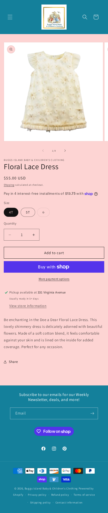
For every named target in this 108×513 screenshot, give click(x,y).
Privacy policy (37, 494)
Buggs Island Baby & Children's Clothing (52, 488)
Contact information (69, 502)
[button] (10, 17)
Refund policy (60, 494)
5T (28, 212)
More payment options (54, 279)
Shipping (9, 184)
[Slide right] (65, 150)
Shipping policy (40, 502)
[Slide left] (42, 150)
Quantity (10, 223)
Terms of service (84, 494)
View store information (27, 305)
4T (11, 212)
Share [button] (13, 361)
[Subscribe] (92, 413)
